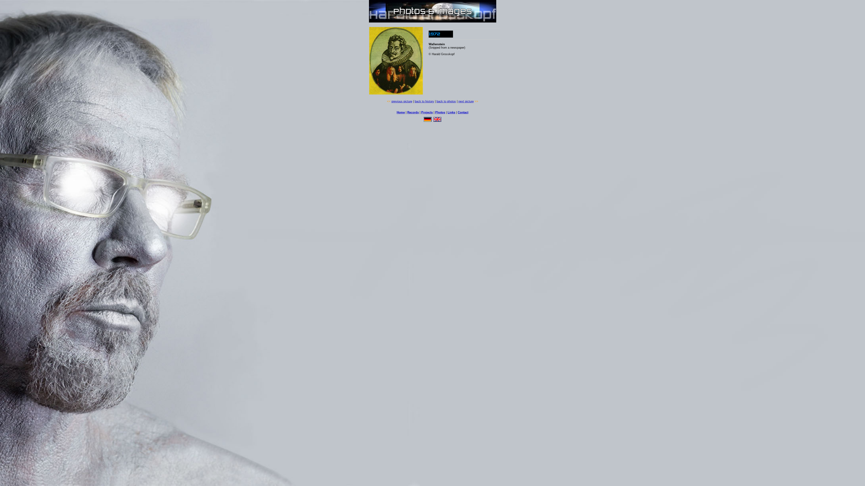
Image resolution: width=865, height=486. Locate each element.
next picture (466, 101)
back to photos (446, 101)
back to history (424, 101)
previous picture (402, 101)
